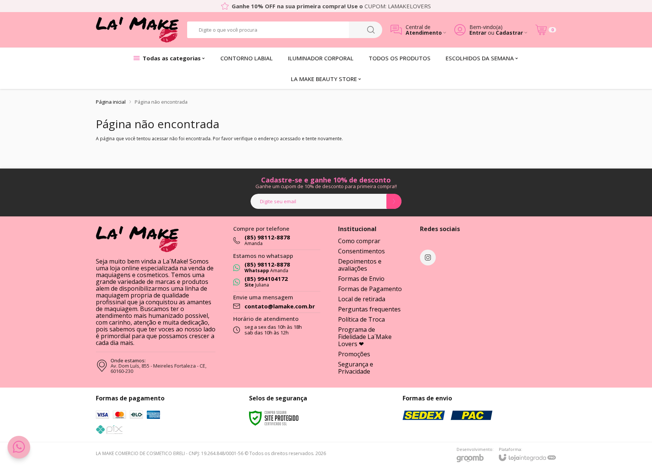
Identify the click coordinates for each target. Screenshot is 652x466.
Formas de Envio (361, 278)
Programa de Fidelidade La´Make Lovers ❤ (365, 336)
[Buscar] (371, 29)
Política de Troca (361, 319)
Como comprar (359, 241)
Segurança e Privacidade (355, 368)
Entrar (477, 32)
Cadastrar (509, 32)
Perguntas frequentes (369, 309)
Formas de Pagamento (370, 289)
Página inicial (111, 101)
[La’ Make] (137, 30)
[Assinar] (393, 201)
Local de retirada (361, 299)
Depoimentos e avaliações (359, 265)
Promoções (354, 354)
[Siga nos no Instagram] (428, 257)
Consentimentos (361, 251)
